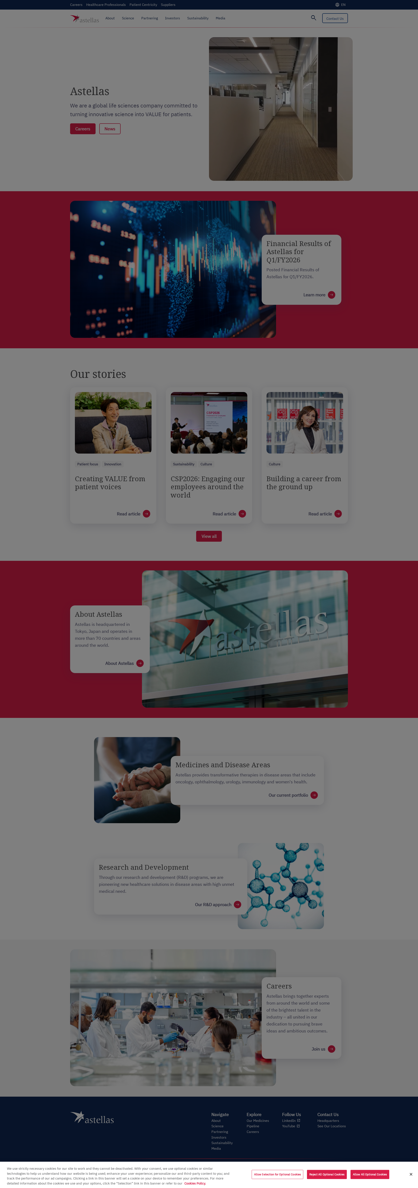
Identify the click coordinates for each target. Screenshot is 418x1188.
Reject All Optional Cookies (326, 1174)
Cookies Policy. (195, 1183)
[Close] (411, 1174)
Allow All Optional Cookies (370, 1174)
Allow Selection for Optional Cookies (277, 1174)
